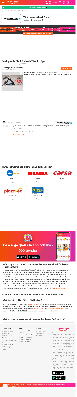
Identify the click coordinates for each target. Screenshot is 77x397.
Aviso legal (44, 384)
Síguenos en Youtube (25, 339)
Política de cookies (14, 386)
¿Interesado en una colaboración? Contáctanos (40, 333)
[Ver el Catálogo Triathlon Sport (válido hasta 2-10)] (12, 81)
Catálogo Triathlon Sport (56, 309)
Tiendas (7, 11)
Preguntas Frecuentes (8, 331)
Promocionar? (6, 333)
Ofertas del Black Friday (22, 27)
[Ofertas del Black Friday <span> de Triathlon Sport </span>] (44, 28)
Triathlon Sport (15, 11)
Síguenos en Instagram (25, 337)
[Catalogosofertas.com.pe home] (13, 2)
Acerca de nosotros (7, 344)
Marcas (4, 338)
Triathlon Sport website (60, 288)
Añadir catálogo (6, 347)
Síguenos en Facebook (25, 335)
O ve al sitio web (18, 134)
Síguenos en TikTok (24, 341)
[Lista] (68, 2)
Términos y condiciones (55, 384)
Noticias (4, 349)
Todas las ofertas (7, 335)
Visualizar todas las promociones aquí (37, 33)
